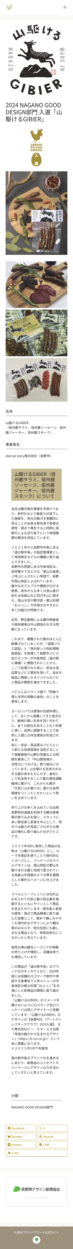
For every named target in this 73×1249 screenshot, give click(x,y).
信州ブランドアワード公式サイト (9, 7)
